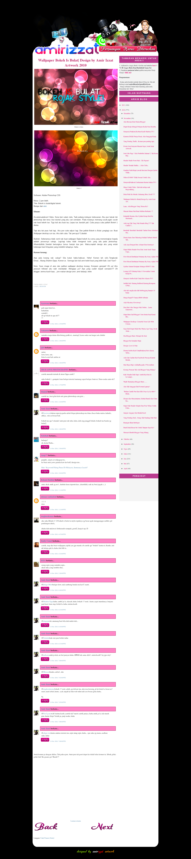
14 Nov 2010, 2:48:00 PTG (58, 429)
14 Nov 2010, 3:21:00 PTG (58, 509)
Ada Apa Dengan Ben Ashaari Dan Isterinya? (138, 244)
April (126, 468)
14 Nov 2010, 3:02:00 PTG (58, 473)
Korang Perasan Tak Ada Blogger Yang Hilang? (139, 370)
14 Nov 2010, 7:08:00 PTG (58, 722)
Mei (125, 463)
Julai (125, 454)
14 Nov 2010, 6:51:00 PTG (58, 644)
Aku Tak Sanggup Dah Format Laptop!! (136, 386)
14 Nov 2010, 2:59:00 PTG (58, 448)
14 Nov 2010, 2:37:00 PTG (58, 385)
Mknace (46, 672)
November (127, 118)
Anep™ (44, 455)
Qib (42, 347)
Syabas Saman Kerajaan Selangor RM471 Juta (138, 266)
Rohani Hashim (47, 479)
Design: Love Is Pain (130, 345)
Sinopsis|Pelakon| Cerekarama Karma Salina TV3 (139, 182)
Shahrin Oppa (48, 601)
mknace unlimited (48, 496)
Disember (127, 113)
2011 (124, 105)
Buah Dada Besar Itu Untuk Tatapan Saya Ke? (138, 427)
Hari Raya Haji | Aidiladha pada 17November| (138, 365)
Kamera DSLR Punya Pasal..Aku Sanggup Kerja (139, 136)
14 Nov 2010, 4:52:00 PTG (58, 554)
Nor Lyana (47, 713)
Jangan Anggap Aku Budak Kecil (134, 413)
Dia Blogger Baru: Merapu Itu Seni (135, 336)
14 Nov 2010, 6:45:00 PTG (58, 627)
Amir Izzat (45, 408)
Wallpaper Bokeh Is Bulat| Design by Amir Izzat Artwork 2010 (75, 63)
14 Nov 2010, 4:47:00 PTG (58, 534)
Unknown (45, 330)
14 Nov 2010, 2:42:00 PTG (58, 402)
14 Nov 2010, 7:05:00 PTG (58, 702)
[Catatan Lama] (104, 833)
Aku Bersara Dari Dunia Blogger (134, 122)
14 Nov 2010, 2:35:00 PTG (58, 324)
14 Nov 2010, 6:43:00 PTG (58, 610)
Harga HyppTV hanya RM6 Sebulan (135, 297)
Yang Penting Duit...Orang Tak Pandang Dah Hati (140, 418)
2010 (124, 110)
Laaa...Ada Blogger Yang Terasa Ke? (135, 206)
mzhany (46, 655)
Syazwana (45, 303)
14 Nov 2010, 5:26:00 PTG (58, 573)
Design (43, 286)
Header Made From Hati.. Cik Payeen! (136, 160)
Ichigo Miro (47, 584)
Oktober (127, 439)
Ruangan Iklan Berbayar (131, 422)
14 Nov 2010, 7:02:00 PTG (58, 678)
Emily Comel (46, 540)
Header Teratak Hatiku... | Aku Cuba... (136, 165)
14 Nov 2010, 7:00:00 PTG (58, 661)
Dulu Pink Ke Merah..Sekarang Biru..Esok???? (139, 194)
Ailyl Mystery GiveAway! (132, 302)
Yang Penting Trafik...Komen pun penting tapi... (139, 141)
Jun (125, 459)
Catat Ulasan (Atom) (47, 838)
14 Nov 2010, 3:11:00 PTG (58, 490)
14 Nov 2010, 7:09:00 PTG (58, 741)
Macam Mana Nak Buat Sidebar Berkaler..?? (138, 211)
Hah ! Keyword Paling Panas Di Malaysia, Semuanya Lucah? (64, 467)
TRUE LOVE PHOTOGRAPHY (54, 369)
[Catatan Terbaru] (48, 833)
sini (45, 206)
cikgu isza (47, 733)
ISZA (43, 560)
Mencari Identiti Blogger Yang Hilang (135, 432)
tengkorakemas (47, 516)
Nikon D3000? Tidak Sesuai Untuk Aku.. (137, 177)
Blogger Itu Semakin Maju (132, 341)
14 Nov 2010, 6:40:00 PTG (58, 590)
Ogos (126, 449)
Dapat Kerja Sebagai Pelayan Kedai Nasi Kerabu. (139, 126)
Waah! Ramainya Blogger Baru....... (135, 382)
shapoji (44, 391)
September (127, 444)
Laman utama (76, 821)
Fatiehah (44, 435)
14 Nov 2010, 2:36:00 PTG (58, 341)
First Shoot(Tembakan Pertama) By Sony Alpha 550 (140, 256)
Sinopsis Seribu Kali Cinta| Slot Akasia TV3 (138, 278)
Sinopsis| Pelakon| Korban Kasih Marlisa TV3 (138, 131)
